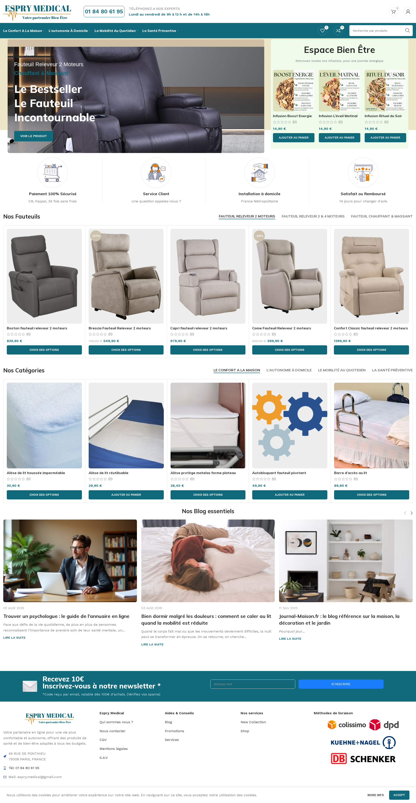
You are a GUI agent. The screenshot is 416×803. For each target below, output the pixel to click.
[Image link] (347, 724)
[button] (293, 137)
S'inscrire (340, 684)
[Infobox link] (52, 180)
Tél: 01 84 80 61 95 (24, 768)
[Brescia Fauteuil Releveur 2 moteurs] (126, 276)
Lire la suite (14, 637)
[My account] (408, 11)
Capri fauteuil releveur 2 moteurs (198, 328)
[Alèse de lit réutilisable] (126, 425)
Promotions (174, 731)
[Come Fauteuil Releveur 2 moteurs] (289, 276)
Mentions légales (114, 749)
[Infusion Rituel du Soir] (385, 90)
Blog (168, 722)
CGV (103, 740)
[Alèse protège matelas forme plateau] (208, 425)
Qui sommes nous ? (116, 722)
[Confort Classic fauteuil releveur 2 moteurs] (371, 276)
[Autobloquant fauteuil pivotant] (289, 425)
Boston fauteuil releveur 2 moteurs (37, 328)
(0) (295, 122)
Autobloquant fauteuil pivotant (279, 473)
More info (376, 795)
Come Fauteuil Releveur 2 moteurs (281, 328)
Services (172, 740)
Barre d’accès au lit (350, 473)
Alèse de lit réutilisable (108, 473)
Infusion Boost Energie (292, 116)
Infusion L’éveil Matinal (338, 116)
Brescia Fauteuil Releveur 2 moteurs (120, 328)
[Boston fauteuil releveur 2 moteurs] (44, 276)
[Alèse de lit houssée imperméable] (44, 425)
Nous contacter (113, 731)
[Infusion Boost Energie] (293, 90)
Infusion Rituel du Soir (383, 116)
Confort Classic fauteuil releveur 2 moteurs (371, 328)
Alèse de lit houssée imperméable (36, 473)
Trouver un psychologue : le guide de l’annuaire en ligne (66, 616)
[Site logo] (38, 11)
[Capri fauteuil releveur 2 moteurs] (207, 276)
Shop (245, 731)
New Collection (253, 722)
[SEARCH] (407, 30)
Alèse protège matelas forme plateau (203, 473)
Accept (399, 795)
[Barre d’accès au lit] (371, 425)
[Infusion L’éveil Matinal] (339, 90)
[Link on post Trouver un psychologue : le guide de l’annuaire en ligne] (70, 561)
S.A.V (104, 758)
